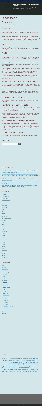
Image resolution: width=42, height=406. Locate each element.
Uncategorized (5, 313)
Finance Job (6, 285)
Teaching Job (5, 304)
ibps (10, 364)
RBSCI (26, 367)
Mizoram (3, 237)
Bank (33, 358)
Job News (4, 278)
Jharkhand (4, 220)
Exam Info (4, 267)
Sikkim (3, 248)
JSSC (25, 364)
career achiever (21, 360)
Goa (2, 211)
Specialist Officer (17, 369)
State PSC (6, 300)
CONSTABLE (26, 360)
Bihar (3, 203)
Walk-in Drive (5, 276)
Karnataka (4, 222)
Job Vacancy (4, 280)
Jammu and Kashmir (6, 218)
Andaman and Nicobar (7, 196)
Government (33, 363)
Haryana (3, 214)
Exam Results (5, 269)
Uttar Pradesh (5, 253)
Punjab (3, 244)
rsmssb (28, 367)
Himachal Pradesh (6, 216)
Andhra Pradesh (5, 198)
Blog (3, 265)
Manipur (3, 233)
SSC (4, 289)
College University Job (8, 306)
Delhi (3, 209)
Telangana (4, 252)
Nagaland (4, 239)
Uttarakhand (4, 255)
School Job (6, 308)
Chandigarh (4, 205)
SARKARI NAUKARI (8, 369)
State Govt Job (6, 298)
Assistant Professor (28, 358)
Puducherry (4, 242)
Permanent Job (6, 295)
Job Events (4, 271)
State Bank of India (23, 369)
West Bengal (4, 257)
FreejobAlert (25, 363)
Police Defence (6, 296)
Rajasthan (4, 246)
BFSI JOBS (5, 282)
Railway (3, 311)
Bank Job (6, 283)
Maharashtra (4, 231)
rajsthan (22, 367)
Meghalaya (4, 235)
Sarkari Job (33, 367)
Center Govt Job (6, 287)
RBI (24, 367)
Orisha (3, 240)
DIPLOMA (7, 362)
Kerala (3, 224)
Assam (3, 202)
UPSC (5, 291)
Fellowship (5, 274)
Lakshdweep (4, 227)
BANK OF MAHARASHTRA (8, 360)
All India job (4, 194)
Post (3, 309)
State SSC (6, 302)
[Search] (19, 144)
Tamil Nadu (4, 250)
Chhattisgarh (4, 207)
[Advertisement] (21, 156)
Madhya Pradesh (5, 229)
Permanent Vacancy (10, 367)
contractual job (32, 360)
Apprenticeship (6, 272)
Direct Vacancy (14, 363)
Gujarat (3, 213)
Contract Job (5, 293)
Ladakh (3, 226)
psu (19, 367)
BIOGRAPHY (17, 360)
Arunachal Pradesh (6, 200)
